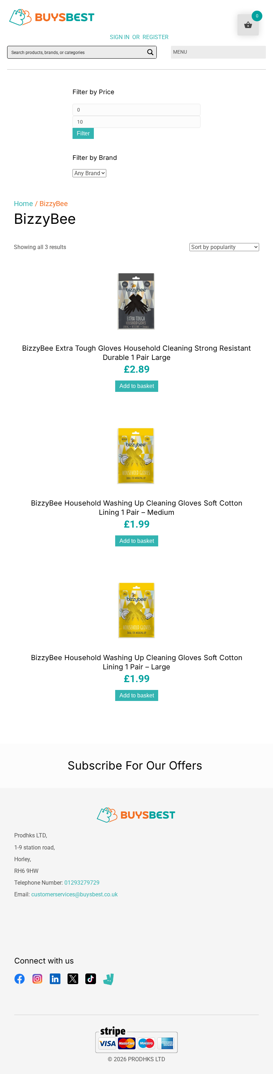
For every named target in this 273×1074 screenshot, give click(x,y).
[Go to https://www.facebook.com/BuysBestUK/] (19, 978)
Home (23, 203)
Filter (83, 133)
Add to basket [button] (136, 386)
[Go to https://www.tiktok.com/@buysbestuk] (90, 978)
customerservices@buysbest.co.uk (74, 894)
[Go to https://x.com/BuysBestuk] (73, 978)
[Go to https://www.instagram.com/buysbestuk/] (37, 978)
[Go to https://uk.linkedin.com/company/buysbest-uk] (55, 978)
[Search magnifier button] (150, 52)
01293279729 (82, 882)
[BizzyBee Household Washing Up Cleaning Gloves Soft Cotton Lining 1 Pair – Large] (136, 609)
